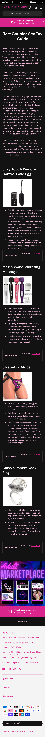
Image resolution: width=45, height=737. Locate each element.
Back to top (22, 621)
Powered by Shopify (26, 731)
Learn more (32, 2)
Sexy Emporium (13, 731)
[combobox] (22, 13)
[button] (36, 7)
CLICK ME (36, 253)
